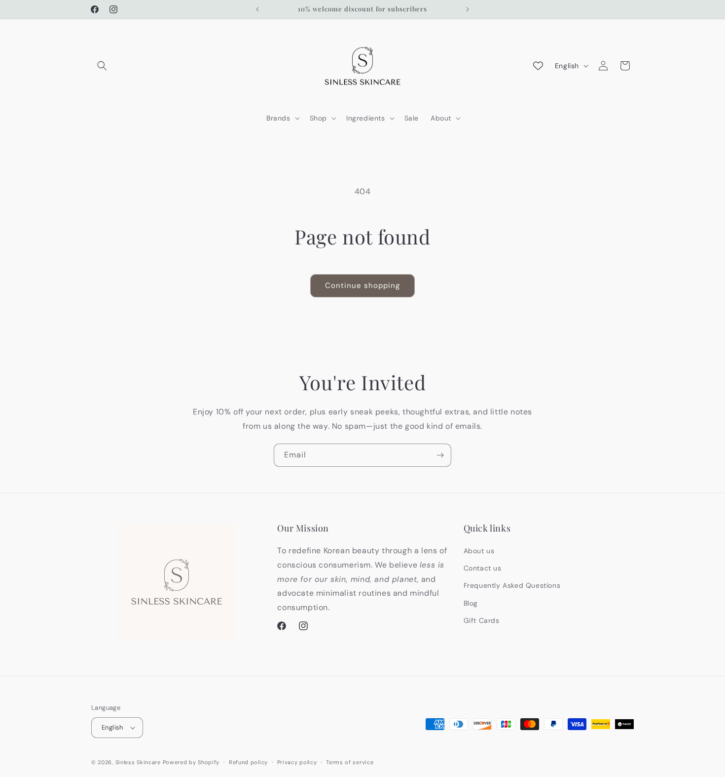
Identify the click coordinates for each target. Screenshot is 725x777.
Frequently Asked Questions (512, 585)
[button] (102, 66)
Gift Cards (482, 620)
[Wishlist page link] (538, 66)
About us (479, 550)
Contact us (483, 568)
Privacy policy (297, 762)
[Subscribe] (440, 455)
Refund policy (248, 762)
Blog (471, 603)
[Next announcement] (467, 9)
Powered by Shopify (191, 762)
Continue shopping (362, 285)
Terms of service (349, 762)
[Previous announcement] (257, 9)
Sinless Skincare (138, 762)
